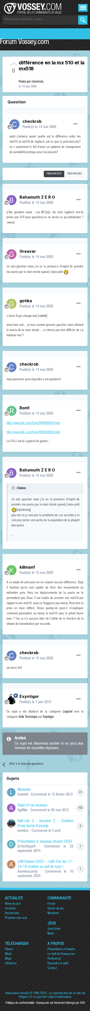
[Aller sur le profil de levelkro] (11, 823)
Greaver (28, 251)
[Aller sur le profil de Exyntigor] (11, 699)
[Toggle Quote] (14, 488)
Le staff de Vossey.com (61, 954)
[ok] (83, 20)
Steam (9, 949)
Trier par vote (54, 174)
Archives (10, 908)
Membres (53, 913)
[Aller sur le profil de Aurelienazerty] (11, 864)
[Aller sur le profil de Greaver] (11, 254)
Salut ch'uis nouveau (32, 806)
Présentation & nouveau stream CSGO (45, 842)
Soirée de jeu (56, 908)
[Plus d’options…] (75, 124)
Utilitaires (10, 963)
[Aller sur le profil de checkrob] (15, 124)
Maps (8, 959)
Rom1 (24, 407)
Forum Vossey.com (24, 42)
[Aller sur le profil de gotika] (11, 304)
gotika (26, 300)
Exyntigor (29, 696)
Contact (52, 968)
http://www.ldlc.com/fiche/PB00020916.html (33, 423)
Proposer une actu (16, 918)
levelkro (23, 831)
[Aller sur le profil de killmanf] (11, 570)
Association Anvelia (17, 993)
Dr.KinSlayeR (27, 846)
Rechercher (12, 913)
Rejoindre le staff (58, 963)
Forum (51, 904)
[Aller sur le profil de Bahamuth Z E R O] (11, 200)
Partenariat (54, 959)
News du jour (13, 904)
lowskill (23, 795)
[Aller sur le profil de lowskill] (11, 792)
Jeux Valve (54, 929)
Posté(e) (39, 127)
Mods (51, 933)
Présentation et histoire (61, 949)
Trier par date (74, 174)
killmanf (27, 567)
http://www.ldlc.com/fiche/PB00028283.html (33, 432)
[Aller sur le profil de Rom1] (11, 411)
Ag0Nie (23, 810)
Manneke (24, 790)
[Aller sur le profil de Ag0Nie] (11, 808)
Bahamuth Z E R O (37, 197)
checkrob (37, 82)
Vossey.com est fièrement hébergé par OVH (60, 1003)
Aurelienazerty (28, 872)
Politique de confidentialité (20, 1003)
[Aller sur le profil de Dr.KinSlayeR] (11, 844)
